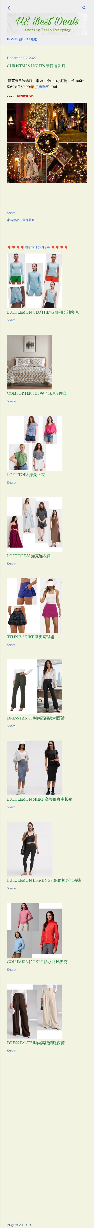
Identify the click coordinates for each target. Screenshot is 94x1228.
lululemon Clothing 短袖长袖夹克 (43, 312)
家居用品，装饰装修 (21, 220)
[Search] (84, 7)
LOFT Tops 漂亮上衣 (26, 474)
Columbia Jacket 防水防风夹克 (37, 961)
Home (12, 39)
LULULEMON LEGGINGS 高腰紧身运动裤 (44, 880)
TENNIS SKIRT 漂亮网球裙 (30, 636)
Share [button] (11, 213)
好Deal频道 (28, 39)
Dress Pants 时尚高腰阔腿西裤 (36, 1042)
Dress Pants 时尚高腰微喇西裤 (36, 718)
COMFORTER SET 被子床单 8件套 (37, 393)
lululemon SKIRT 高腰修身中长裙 (39, 799)
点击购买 (42, 86)
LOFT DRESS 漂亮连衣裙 (29, 555)
